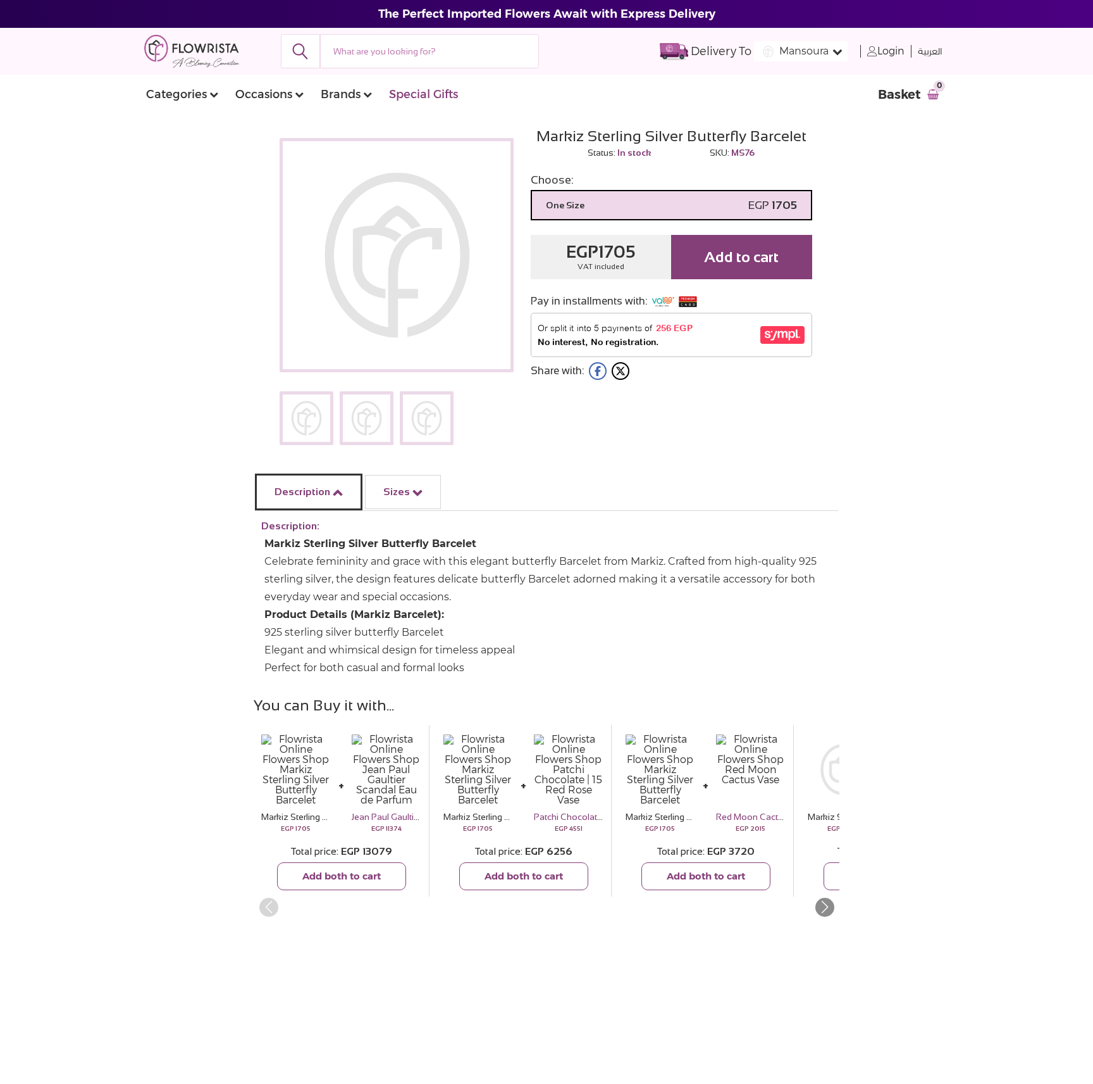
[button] (824, 907)
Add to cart (741, 256)
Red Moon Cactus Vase (764, 817)
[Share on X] (620, 371)
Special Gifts (423, 94)
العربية (930, 51)
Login (891, 51)
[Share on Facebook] (598, 371)
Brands (341, 94)
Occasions (263, 94)
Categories (176, 94)
